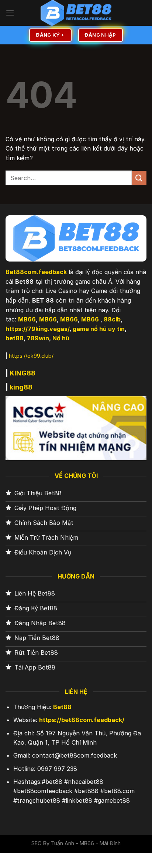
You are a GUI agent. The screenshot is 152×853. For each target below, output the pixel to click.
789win (38, 338)
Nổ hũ (60, 338)
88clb (112, 319)
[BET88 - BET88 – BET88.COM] (76, 13)
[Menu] (10, 13)
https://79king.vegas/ (37, 329)
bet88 (15, 338)
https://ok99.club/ (31, 356)
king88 (21, 387)
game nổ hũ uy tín (99, 329)
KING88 (22, 373)
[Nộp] (139, 178)
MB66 (27, 319)
